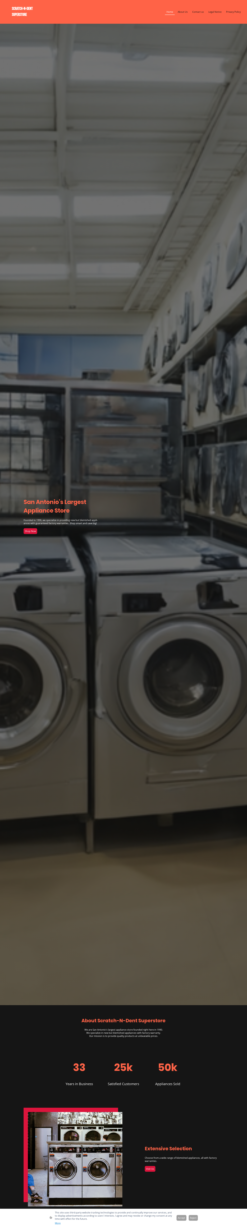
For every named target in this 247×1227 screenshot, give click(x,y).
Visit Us (150, 1168)
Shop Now (30, 531)
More (58, 1223)
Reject (193, 1217)
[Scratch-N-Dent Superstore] (22, 20)
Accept (181, 1217)
